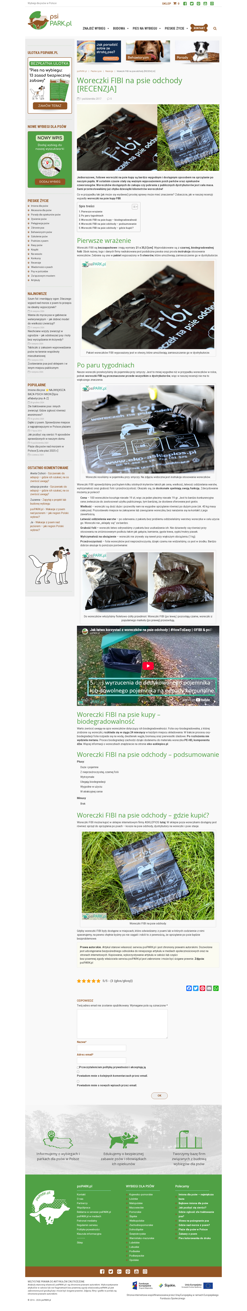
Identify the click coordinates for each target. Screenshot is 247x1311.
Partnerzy (82, 1203)
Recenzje (36, 262)
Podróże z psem (39, 241)
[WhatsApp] (216, 989)
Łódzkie (133, 1198)
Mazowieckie (136, 1207)
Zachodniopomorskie (141, 1225)
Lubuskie (134, 1246)
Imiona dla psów (39, 206)
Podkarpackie (136, 1255)
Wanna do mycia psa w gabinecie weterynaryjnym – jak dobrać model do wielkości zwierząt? (48, 319)
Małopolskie (136, 1203)
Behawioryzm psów (41, 232)
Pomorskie (135, 1212)
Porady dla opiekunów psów (46, 214)
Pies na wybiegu (145, 28)
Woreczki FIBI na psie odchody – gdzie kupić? (107, 228)
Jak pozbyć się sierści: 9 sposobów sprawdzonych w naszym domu (49, 436)
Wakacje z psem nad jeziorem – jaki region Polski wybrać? (49, 513)
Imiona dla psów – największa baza (196, 1196)
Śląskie (133, 1216)
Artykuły (35, 280)
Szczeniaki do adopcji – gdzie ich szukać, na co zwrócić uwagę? (49, 477)
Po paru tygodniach (92, 215)
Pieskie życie (174, 28)
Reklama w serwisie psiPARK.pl (94, 1212)
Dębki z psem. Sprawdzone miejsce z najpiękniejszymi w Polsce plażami (49, 424)
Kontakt (81, 1194)
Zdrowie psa (37, 227)
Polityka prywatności (88, 1229)
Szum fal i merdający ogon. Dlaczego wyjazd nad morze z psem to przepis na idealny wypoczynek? (49, 303)
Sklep (166, 3)
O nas (80, 1198)
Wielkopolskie (136, 1220)
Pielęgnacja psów (40, 223)
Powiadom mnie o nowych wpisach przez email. (107, 1085)
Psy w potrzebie (39, 271)
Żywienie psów (39, 219)
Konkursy (36, 258)
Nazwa (82, 1042)
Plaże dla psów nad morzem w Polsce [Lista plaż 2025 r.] (46, 448)
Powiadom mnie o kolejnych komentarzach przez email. (112, 1075)
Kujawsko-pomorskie (141, 1194)
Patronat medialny (87, 1220)
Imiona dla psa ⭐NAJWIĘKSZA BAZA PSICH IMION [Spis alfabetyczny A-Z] (46, 394)
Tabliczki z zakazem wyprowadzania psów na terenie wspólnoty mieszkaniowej (49, 351)
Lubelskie (134, 1242)
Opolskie (134, 1260)
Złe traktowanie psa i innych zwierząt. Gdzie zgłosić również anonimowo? (47, 410)
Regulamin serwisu (87, 1225)
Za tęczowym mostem (43, 275)
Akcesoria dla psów (41, 210)
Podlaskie (134, 1251)
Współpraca (83, 1207)
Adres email (85, 1054)
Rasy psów (37, 245)
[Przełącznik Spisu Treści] (133, 207)
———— (81, 1238)
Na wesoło (36, 254)
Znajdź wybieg (94, 28)
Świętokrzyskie (137, 1233)
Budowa (119, 28)
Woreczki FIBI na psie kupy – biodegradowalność (109, 219)
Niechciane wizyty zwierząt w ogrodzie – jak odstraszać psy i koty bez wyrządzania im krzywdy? (49, 335)
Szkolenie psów (39, 236)
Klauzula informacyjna (89, 1233)
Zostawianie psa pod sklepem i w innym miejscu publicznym (47, 365)
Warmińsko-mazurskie (141, 1238)
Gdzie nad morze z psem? (194, 1225)
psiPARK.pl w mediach (89, 1216)
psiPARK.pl (36, 509)
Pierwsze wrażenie (91, 211)
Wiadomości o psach (42, 267)
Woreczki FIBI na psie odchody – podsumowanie (108, 224)
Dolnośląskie (136, 1229)
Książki (34, 249)
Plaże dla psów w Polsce (193, 1229)
